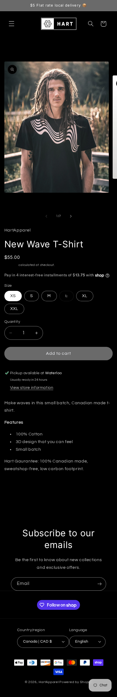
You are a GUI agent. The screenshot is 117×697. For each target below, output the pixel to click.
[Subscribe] (99, 584)
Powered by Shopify (75, 682)
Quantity (12, 322)
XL (84, 296)
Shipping (11, 264)
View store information (31, 388)
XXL (14, 309)
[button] (11, 23)
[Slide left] (46, 216)
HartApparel (49, 682)
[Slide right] (71, 216)
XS (13, 296)
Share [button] (16, 486)
